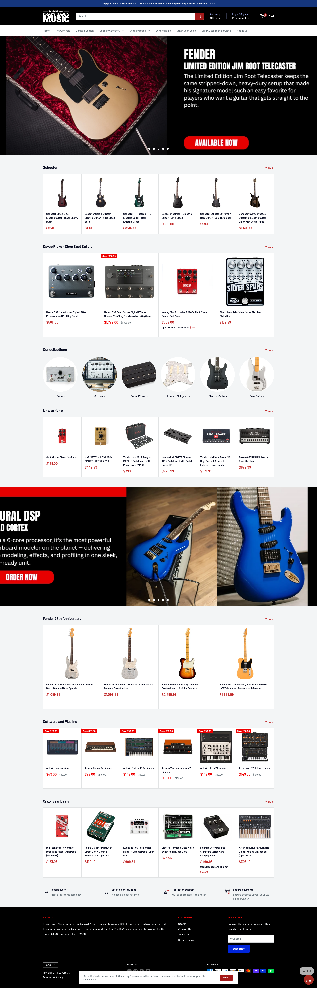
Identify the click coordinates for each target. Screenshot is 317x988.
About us (183, 934)
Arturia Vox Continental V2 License (176, 769)
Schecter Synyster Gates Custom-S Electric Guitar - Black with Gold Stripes (253, 217)
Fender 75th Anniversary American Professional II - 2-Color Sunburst (180, 686)
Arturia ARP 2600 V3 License (254, 767)
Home (46, 30)
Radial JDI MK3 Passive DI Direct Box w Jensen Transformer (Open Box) (98, 851)
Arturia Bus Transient (58, 767)
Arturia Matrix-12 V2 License (138, 767)
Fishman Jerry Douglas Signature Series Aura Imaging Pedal (212, 851)
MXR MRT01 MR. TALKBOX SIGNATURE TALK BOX (98, 459)
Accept (226, 977)
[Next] (274, 374)
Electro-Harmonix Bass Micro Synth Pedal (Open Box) (178, 849)
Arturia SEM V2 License (213, 767)
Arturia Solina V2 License (98, 767)
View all (270, 167)
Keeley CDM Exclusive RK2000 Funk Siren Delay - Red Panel (184, 314)
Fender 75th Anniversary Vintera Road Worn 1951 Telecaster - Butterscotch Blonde (243, 686)
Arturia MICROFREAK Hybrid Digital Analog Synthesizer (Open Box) (254, 851)
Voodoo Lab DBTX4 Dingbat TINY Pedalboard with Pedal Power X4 (177, 461)
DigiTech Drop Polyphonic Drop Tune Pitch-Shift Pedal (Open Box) (61, 851)
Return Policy (186, 939)
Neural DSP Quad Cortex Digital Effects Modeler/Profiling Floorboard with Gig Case (127, 314)
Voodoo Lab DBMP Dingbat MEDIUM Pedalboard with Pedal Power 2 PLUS (137, 461)
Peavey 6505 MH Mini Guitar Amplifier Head (254, 459)
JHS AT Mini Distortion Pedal (61, 457)
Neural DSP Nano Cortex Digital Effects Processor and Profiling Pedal (67, 314)
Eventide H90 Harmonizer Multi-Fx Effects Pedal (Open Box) (138, 851)
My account (239, 17)
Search (182, 923)
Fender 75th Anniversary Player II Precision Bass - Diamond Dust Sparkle (69, 686)
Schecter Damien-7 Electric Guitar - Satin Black (177, 215)
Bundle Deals (163, 30)
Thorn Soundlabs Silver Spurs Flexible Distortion (240, 314)
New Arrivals (62, 30)
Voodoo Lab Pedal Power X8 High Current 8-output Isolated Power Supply (215, 461)
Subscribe (239, 948)
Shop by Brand (137, 30)
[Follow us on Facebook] (129, 971)
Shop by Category (110, 30)
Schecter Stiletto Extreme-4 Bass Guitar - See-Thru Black (216, 215)
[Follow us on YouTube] (148, 971)
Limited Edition (85, 30)
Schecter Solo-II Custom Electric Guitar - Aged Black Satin (100, 217)
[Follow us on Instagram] (142, 971)
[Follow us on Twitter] (135, 971)
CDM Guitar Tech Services (216, 30)
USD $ (48, 965)
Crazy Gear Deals (186, 30)
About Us (242, 30)
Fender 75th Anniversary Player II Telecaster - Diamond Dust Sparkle (128, 686)
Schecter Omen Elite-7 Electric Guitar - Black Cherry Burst (62, 217)
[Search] (199, 16)
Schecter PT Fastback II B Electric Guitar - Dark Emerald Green (137, 217)
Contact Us (184, 929)
